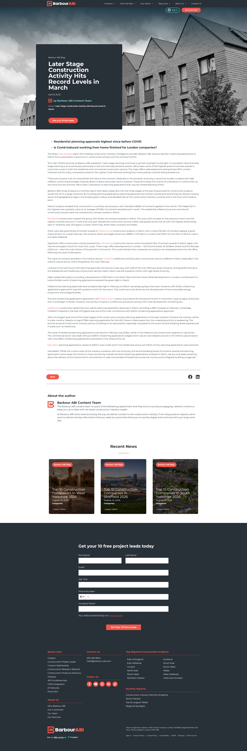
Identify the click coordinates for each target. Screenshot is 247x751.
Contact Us (196, 3)
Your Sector (145, 3)
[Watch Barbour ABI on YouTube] (95, 684)
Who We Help (126, 3)
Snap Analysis (65, 154)
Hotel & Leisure (107, 299)
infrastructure (105, 231)
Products (108, 3)
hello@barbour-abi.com (99, 661)
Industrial (108, 258)
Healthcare (53, 308)
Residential (53, 218)
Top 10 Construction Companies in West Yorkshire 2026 (68, 493)
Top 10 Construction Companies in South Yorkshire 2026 (173, 493)
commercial (106, 243)
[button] (191, 10)
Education (53, 345)
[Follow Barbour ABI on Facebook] (89, 684)
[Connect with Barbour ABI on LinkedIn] (108, 684)
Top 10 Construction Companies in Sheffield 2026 (120, 493)
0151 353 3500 (93, 658)
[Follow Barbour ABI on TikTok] (115, 684)
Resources (163, 3)
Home (51, 106)
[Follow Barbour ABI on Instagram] (102, 684)
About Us (179, 3)
